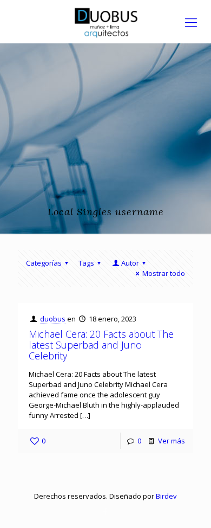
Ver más (171, 441)
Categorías (44, 263)
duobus (52, 319)
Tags (86, 263)
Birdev (166, 496)
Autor (130, 263)
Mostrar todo (163, 273)
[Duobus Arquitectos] (105, 21)
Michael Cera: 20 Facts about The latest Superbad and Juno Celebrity (101, 344)
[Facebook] (105, 511)
